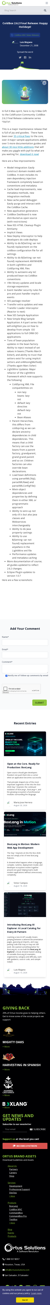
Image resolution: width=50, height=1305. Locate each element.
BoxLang (13, 1206)
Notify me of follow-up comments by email (27, 675)
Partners (13, 1169)
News (28, 35)
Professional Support (19, 1189)
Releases (35, 35)
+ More (6, 1046)
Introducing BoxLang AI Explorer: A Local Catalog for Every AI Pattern (24, 928)
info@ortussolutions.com (17, 1269)
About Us (12, 1166)
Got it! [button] (25, 1300)
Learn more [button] (36, 1293)
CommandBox (16, 1212)
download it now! (29, 154)
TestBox (13, 1219)
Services (12, 1182)
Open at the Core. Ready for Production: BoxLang (23, 765)
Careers (13, 1172)
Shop (11, 1176)
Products (12, 1202)
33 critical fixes (22, 136)
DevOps (13, 1192)
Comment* (7, 661)
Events (11, 1232)
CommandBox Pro (18, 1216)
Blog (10, 1229)
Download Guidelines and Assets (18, 1160)
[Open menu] (47, 3)
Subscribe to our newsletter (17, 1124)
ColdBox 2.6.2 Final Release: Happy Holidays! (25, 25)
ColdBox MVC (20, 35)
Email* (5, 649)
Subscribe (39, 1129)
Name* (5, 637)
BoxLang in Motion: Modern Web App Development (23, 846)
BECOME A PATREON (27, 1146)
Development (15, 1186)
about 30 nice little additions (18, 147)
